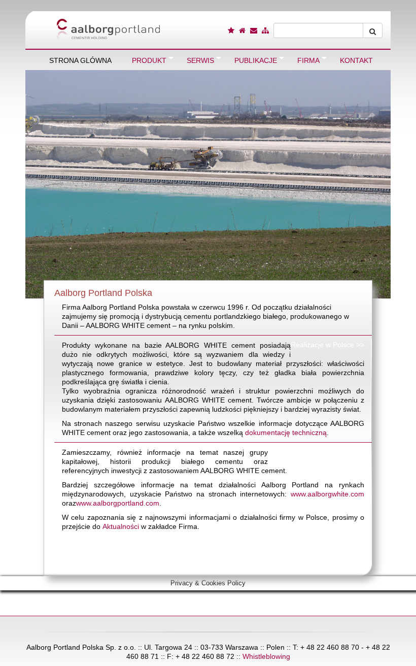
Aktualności (120, 526)
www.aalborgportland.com (117, 503)
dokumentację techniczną (286, 432)
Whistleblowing (266, 656)
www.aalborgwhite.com (327, 494)
